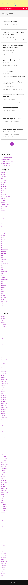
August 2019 (3, 446)
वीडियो (2, 289)
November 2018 (4, 464)
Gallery (2, 178)
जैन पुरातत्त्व (3, 241)
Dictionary (3, 174)
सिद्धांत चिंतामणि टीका (4, 301)
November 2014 (4, 537)
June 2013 (3, 571)
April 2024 (3, 369)
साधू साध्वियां (3, 299)
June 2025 (3, 342)
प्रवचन (2, 269)
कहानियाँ (2, 222)
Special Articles (4, 194)
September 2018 (4, 468)
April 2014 (3, 551)
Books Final (3, 172)
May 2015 (3, 526)
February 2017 (4, 506)
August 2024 (3, 361)
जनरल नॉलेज (3, 232)
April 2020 (3, 433)
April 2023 (3, 393)
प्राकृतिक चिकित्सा (4, 271)
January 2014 (3, 557)
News (2, 192)
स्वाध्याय (2, 307)
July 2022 (3, 411)
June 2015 (3, 524)
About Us (24, 3)
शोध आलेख (3, 295)
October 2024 (3, 357)
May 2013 (3, 573)
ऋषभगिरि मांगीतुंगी (4, 214)
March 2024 (3, 371)
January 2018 (3, 484)
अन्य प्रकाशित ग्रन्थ (4, 206)
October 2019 (3, 442)
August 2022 (3, 409)
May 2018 (3, 476)
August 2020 (3, 425)
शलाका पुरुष (3, 293)
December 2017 (4, 486)
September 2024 (4, 359)
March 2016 (3, 508)
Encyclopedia (3, 176)
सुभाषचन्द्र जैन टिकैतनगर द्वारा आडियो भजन (13, 60)
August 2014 (3, 543)
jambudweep (16, 121)
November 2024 (4, 355)
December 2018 (4, 462)
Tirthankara (3, 200)
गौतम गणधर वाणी (3, 224)
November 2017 (4, 488)
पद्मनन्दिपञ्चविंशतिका (4, 263)
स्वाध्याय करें (3, 309)
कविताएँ (2, 220)
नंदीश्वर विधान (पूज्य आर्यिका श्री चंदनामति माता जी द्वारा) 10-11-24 (13, 131)
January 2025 (3, 351)
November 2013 (4, 561)
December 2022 (4, 401)
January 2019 (3, 460)
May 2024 (3, 367)
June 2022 (3, 413)
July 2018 (3, 472)
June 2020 (3, 429)
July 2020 (3, 427)
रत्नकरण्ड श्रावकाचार (4, 279)
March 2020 (3, 435)
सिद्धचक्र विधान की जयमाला (5, 159)
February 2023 (4, 397)
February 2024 (4, 373)
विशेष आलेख (3, 287)
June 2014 (3, 547)
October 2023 (3, 381)
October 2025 (3, 334)
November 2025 (4, 332)
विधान (2, 283)
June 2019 (3, 450)
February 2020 (4, 437)
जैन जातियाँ (2, 235)
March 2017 (3, 504)
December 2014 (4, 535)
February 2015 (4, 532)
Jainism (2, 190)
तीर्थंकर (2, 257)
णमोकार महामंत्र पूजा (8, 71)
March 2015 (3, 530)
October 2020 (3, 421)
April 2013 (3, 575)
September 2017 (4, 492)
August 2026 (3, 316)
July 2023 (3, 387)
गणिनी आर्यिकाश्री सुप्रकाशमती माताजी (7, 161)
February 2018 (4, 482)
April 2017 (3, 502)
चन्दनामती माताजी (4, 228)
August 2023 (3, 385)
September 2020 (4, 423)
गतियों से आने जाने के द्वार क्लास (10, 108)
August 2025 (3, 338)
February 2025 (4, 349)
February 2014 (4, 555)
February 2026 (4, 326)
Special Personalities (5, 196)
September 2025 (4, 336)
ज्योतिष (2, 255)
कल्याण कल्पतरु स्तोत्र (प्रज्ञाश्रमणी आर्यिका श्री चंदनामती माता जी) (13, 33)
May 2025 (3, 344)
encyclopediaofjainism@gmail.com (11, 3)
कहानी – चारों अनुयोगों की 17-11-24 (12, 119)
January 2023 (3, 399)
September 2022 (4, 407)
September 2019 (4, 444)
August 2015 (3, 520)
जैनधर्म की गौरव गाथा (4, 249)
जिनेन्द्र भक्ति (3, 234)
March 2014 (3, 553)
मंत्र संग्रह (2, 275)
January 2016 (3, 512)
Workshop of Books (5, 204)
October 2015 (3, 516)
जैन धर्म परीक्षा (3, 239)
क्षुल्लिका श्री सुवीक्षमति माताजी (5, 163)
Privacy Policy (14, 582)
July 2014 (3, 545)
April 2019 (3, 454)
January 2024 (3, 375)
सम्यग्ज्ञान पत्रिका (4, 297)
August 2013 (3, 567)
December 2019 (4, 441)
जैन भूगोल (2, 243)
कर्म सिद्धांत (2, 218)
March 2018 (3, 480)
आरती (2, 212)
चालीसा (2, 230)
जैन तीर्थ (2, 237)
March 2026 (3, 324)
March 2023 (3, 395)
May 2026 (3, 320)
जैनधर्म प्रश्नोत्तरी (3, 251)
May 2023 (3, 391)
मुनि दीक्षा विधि (3, 277)
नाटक (2, 261)
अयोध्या (2, 208)
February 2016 (4, 510)
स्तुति (2, 303)
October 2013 (3, 563)
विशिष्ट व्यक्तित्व (3, 285)
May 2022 (3, 415)
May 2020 (3, 431)
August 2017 (3, 494)
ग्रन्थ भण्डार (3, 226)
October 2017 (3, 490)
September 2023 (4, 383)
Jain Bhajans (3, 180)
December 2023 (4, 377)
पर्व (1, 265)
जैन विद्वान (2, 245)
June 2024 (3, 365)
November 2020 (4, 419)
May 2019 (3, 452)
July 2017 (3, 496)
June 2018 (3, 474)
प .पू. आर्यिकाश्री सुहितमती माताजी (6, 157)
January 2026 (3, 328)
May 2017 (3, 500)
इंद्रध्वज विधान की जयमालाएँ (10, 22)
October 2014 (3, 539)
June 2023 (3, 389)
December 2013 (4, 559)
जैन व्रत (2, 247)
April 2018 (3, 478)
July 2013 (3, 569)
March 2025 (3, 348)
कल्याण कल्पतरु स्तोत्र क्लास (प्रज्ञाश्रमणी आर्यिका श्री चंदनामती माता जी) (13, 46)
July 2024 (3, 363)
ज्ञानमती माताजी (3, 253)
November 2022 (4, 403)
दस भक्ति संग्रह (3, 259)
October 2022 (3, 405)
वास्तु (2, 281)
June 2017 (3, 498)
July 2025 (3, 340)
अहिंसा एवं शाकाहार (4, 210)
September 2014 (4, 541)
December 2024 (4, 353)
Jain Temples (3, 186)
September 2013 (4, 565)
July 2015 (3, 522)
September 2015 (4, 518)
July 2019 (3, 448)
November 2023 (4, 379)
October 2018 (3, 466)
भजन (2, 273)
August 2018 (3, 470)
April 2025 (3, 346)
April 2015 (3, 528)
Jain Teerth (3, 184)
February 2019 (4, 458)
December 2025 (4, 330)
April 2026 (3, 322)
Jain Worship (3, 188)
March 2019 (3, 456)
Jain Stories (3, 182)
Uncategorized (4, 202)
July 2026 (3, 318)
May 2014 (3, 549)
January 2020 (3, 439)
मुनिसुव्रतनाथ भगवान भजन (5, 165)
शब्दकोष (2, 291)
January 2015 (3, 534)
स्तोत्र (2, 305)
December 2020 (4, 417)
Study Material (4, 198)
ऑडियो (2, 216)
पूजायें (2, 267)
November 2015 (4, 514)
